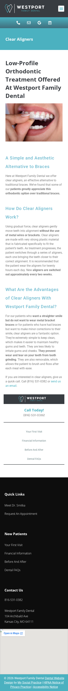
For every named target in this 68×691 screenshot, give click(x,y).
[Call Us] (18, 22)
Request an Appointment (21, 514)
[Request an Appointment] (49, 22)
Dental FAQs (34, 458)
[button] (61, 9)
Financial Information (34, 440)
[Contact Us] (28, 22)
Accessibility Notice (45, 687)
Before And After (34, 449)
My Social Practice (29, 682)
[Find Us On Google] (39, 22)
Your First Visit (34, 431)
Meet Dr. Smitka (15, 505)
